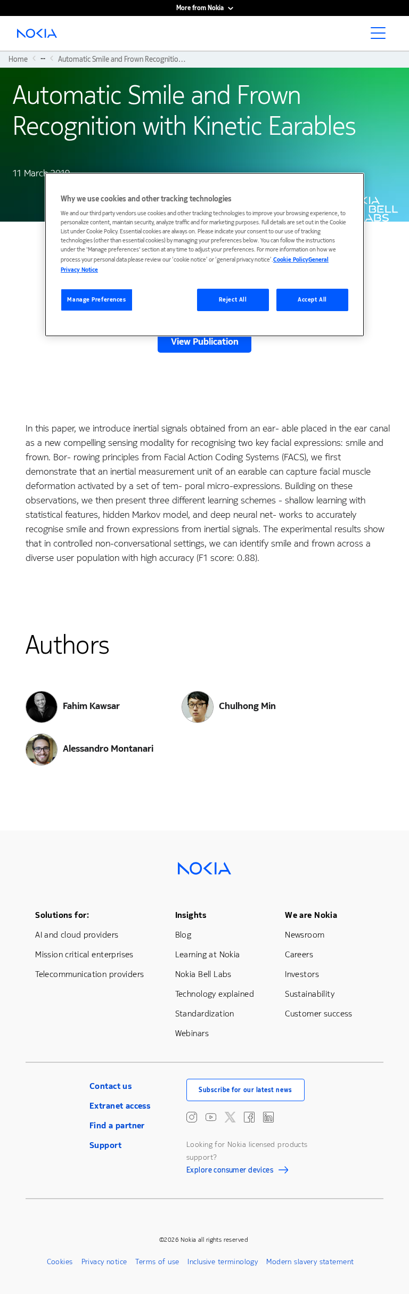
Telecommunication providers (89, 974)
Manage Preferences (96, 300)
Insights (190, 915)
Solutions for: (62, 915)
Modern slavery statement (310, 1261)
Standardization (204, 1013)
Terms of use (157, 1261)
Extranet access (119, 1105)
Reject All (233, 300)
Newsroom (304, 935)
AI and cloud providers (76, 935)
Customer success (319, 1013)
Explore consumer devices (229, 1171)
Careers (299, 954)
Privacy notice (104, 1261)
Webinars (192, 1033)
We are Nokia (311, 915)
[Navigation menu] (381, 36)
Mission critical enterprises (84, 954)
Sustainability (309, 994)
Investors (302, 974)
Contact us (110, 1086)
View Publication (205, 341)
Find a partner (117, 1125)
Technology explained (214, 994)
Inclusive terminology (222, 1261)
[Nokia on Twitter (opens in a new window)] (230, 1117)
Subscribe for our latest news (245, 1090)
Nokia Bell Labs (203, 974)
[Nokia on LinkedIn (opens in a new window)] (268, 1117)
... (42, 58)
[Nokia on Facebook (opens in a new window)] (249, 1117)
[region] (204, 255)
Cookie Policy (290, 260)
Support (105, 1145)
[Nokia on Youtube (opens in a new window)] (211, 1117)
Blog (183, 935)
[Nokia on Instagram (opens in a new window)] (191, 1117)
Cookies (60, 1261)
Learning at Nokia (207, 954)
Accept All (312, 300)
